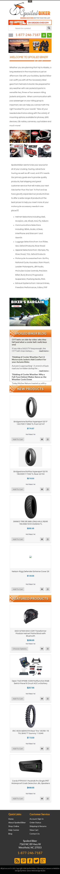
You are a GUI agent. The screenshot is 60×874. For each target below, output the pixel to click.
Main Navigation (10, 35)
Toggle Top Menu (30, 1)
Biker (30, 10)
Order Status (35, 822)
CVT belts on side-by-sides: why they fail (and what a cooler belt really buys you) (29, 342)
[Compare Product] (43, 35)
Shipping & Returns (38, 826)
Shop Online (13, 826)
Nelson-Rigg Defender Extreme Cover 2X (30, 571)
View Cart (34, 830)
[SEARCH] (48, 28)
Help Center (13, 830)
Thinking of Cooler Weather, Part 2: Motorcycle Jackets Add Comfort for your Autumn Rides (29, 359)
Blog (10, 834)
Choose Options (20, 648)
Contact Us (35, 834)
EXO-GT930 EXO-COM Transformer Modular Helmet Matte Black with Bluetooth (30, 633)
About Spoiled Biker (17, 822)
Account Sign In (37, 819)
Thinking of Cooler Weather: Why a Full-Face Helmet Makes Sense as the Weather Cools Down (29, 377)
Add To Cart (18, 439)
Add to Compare (47, 439)
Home (11, 819)
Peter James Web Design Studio (33, 871)
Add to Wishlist (42, 439)
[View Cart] (49, 35)
